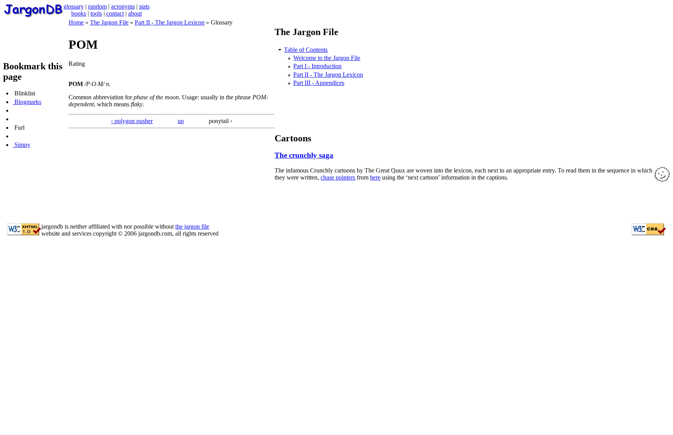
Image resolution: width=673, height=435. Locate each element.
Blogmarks (27, 102)
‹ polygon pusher (132, 121)
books (78, 13)
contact (115, 13)
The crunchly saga (304, 155)
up (181, 121)
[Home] (33, 15)
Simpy (21, 144)
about (135, 13)
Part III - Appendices (318, 82)
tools (96, 13)
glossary (73, 6)
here (375, 177)
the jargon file (192, 226)
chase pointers (338, 177)
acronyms (123, 6)
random (97, 6)
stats (144, 6)
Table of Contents (306, 49)
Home (76, 22)
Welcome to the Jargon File (326, 58)
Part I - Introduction (317, 66)
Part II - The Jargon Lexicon (169, 22)
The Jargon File (109, 22)
